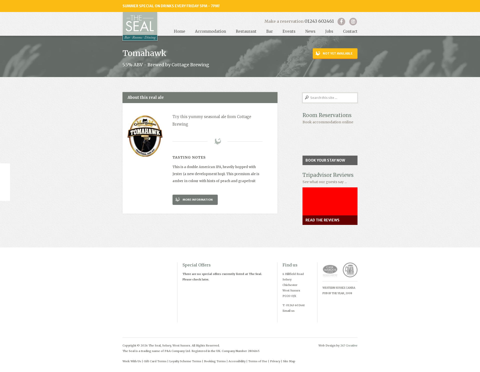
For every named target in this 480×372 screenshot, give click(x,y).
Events (289, 31)
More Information (197, 199)
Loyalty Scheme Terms (185, 361)
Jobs (329, 31)
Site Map (289, 361)
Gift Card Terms (155, 361)
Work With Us (131, 361)
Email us (288, 310)
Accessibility (237, 361)
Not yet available (337, 53)
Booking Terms (215, 361)
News (310, 31)
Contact (350, 31)
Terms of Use (257, 361)
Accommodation (210, 31)
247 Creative (349, 345)
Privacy (275, 361)
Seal (140, 26)
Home (179, 31)
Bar (269, 31)
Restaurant (246, 31)
